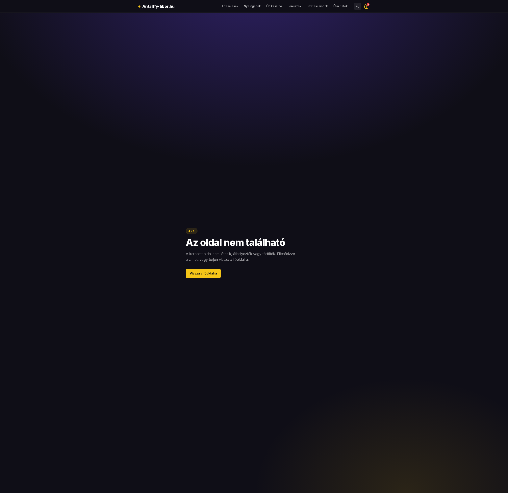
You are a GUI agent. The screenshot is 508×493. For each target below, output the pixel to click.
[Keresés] (357, 6)
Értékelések (230, 6)
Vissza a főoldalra (203, 273)
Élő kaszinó (274, 6)
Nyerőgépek (252, 6)
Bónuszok (294, 6)
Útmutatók (340, 6)
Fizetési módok (317, 6)
